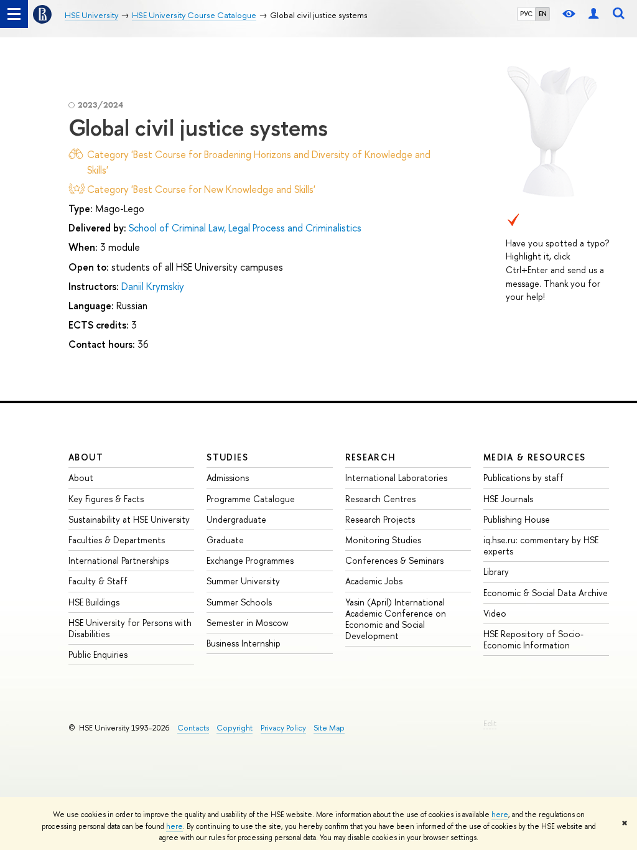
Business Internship (244, 643)
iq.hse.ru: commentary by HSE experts (540, 545)
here (499, 815)
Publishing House (516, 519)
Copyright (234, 727)
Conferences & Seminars (394, 560)
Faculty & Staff (98, 581)
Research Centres (380, 499)
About (85, 457)
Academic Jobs (373, 581)
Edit (489, 723)
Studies (227, 457)
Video (494, 613)
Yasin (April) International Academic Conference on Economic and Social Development (395, 619)
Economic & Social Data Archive (545, 593)
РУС (526, 13)
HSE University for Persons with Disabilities (130, 628)
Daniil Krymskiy (152, 286)
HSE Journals (508, 499)
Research (370, 457)
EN (543, 13)
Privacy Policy (283, 727)
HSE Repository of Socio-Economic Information (533, 639)
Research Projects (380, 519)
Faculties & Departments (116, 540)
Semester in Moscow (248, 622)
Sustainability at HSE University (129, 519)
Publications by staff (523, 477)
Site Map (329, 727)
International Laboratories (396, 477)
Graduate (225, 540)
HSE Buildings (93, 602)
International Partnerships (118, 560)
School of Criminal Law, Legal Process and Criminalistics (245, 228)
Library (496, 571)
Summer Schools (239, 602)
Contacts (193, 727)
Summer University (243, 581)
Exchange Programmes (250, 560)
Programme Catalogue (251, 499)
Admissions (228, 477)
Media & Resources (534, 457)
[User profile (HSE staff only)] (593, 14)
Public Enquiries (98, 654)
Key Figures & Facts (106, 499)
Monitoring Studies (383, 540)
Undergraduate (236, 519)
